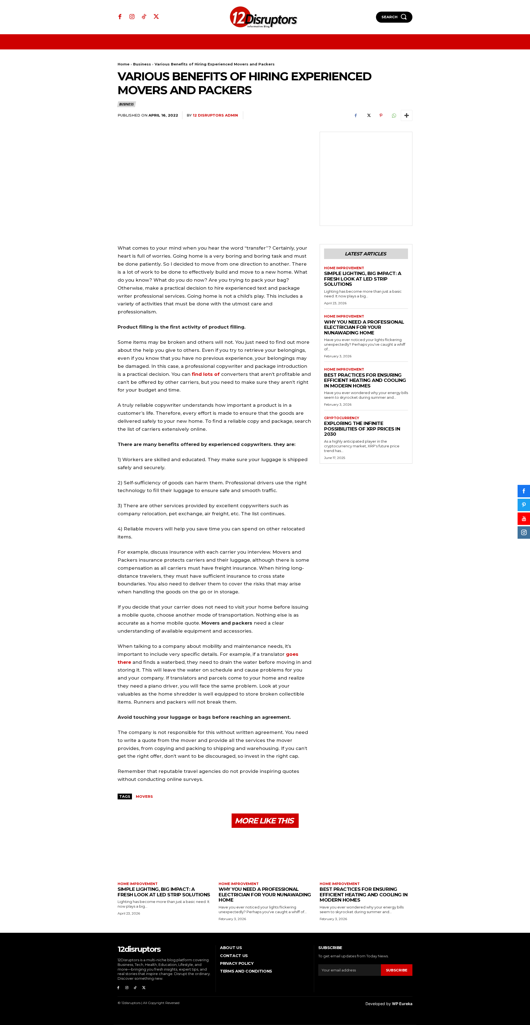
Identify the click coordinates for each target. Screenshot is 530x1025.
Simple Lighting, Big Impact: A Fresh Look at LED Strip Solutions (362, 279)
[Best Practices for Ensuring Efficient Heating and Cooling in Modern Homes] (366, 855)
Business (142, 64)
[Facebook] (120, 17)
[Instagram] (132, 17)
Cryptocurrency (341, 418)
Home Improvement (344, 268)
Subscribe (396, 970)
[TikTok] (144, 17)
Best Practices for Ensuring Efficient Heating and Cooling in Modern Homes (365, 380)
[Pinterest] (380, 115)
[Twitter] (156, 17)
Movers (144, 796)
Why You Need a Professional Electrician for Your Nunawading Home (364, 327)
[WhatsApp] (393, 115)
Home (123, 64)
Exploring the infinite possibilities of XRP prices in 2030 (362, 429)
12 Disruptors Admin (215, 115)
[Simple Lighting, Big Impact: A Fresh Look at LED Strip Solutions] (164, 855)
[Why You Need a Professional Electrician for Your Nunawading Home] (265, 855)
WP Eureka (402, 1003)
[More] (406, 115)
